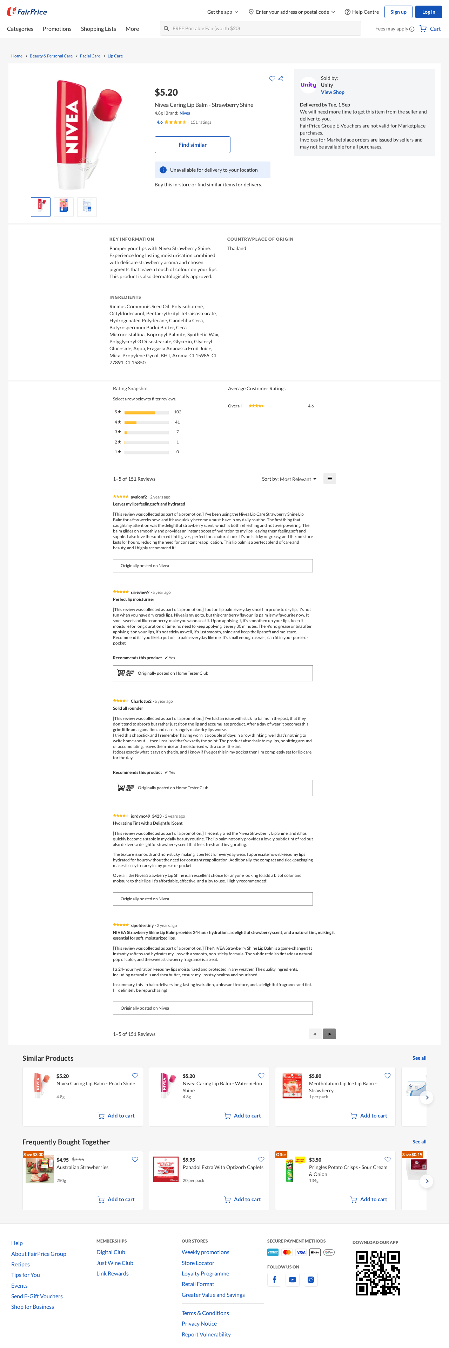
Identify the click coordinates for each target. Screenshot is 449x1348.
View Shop (332, 92)
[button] (412, 29)
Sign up (398, 12)
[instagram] (311, 1283)
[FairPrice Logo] (27, 12)
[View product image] (40, 205)
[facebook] (274, 1283)
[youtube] (293, 1283)
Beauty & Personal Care (51, 56)
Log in (428, 12)
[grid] (224, 1097)
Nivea (185, 113)
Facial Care (90, 56)
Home (16, 56)
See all (420, 1058)
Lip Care (115, 56)
